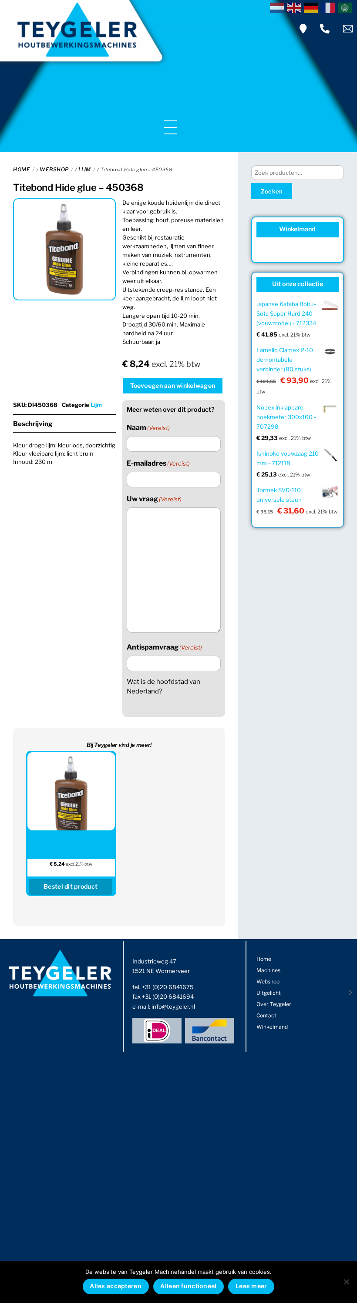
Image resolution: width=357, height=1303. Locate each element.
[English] (295, 6)
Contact (266, 1015)
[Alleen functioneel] (346, 1281)
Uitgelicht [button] (268, 993)
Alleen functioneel (188, 1286)
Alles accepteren (115, 1286)
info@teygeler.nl (173, 1006)
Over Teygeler (273, 1004)
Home (21, 169)
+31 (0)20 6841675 (168, 986)
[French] (329, 6)
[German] (312, 6)
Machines (268, 970)
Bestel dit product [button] (71, 886)
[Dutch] (278, 6)
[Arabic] (346, 6)
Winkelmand (272, 1026)
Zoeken (272, 191)
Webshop (54, 169)
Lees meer (251, 1286)
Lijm (84, 169)
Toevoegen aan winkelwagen (172, 385)
